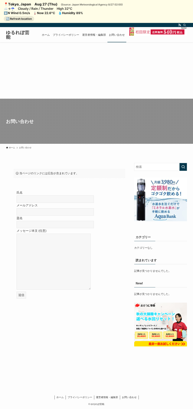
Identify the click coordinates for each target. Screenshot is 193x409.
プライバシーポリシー (80, 397)
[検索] (184, 25)
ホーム (60, 397)
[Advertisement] (96, 70)
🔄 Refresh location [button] (19, 18)
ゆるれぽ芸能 (17, 34)
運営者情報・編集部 (107, 397)
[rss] (179, 25)
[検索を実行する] (183, 167)
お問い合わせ (129, 397)
